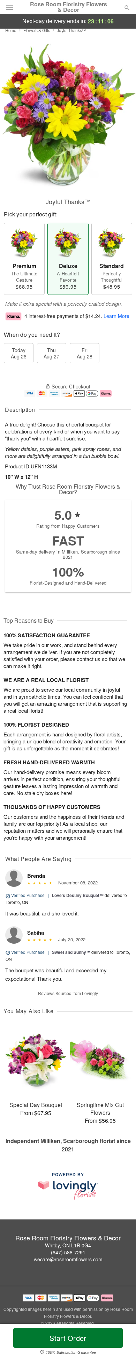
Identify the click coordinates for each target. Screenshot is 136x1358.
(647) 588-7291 (68, 1252)
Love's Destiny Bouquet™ (78, 895)
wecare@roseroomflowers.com (68, 1259)
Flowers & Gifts (36, 30)
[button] (121, 1342)
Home (10, 30)
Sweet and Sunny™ (71, 952)
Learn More (116, 315)
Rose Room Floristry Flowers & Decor (68, 7)
